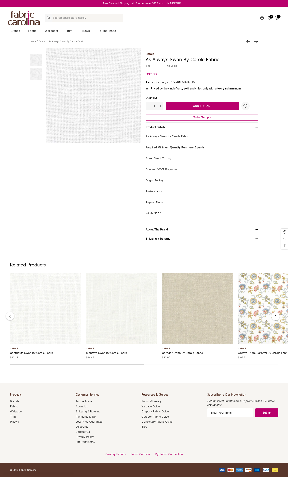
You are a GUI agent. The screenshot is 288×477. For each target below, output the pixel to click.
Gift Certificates (85, 442)
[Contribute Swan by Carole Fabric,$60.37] (45, 308)
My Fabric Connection (169, 454)
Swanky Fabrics (115, 454)
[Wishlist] (245, 106)
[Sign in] (262, 17)
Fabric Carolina (140, 454)
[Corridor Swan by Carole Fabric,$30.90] (197, 308)
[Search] (48, 18)
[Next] (255, 41)
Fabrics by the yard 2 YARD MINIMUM (170, 82)
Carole (150, 54)
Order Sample (202, 117)
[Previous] (249, 41)
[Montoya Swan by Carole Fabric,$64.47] (121, 308)
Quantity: (151, 97)
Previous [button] (10, 316)
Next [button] (275, 316)
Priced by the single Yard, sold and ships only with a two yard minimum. (196, 88)
